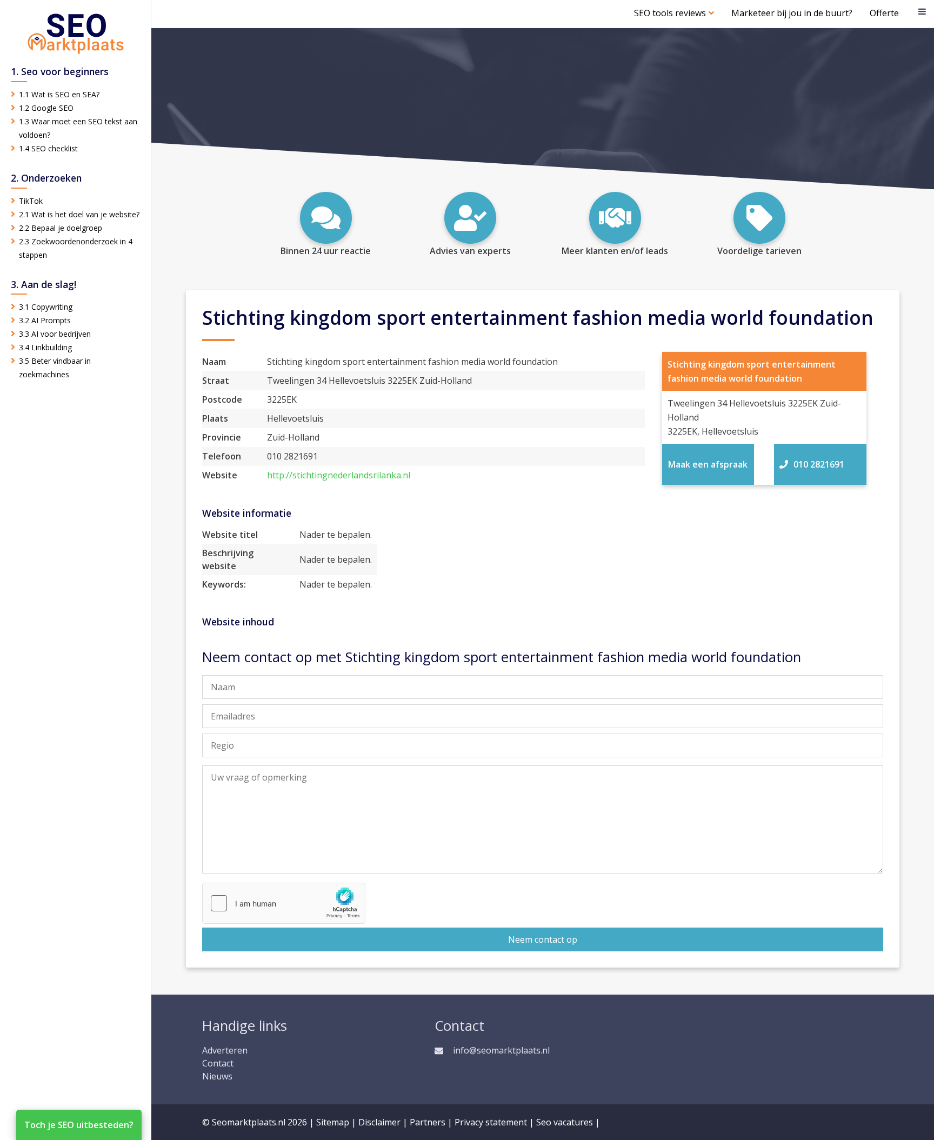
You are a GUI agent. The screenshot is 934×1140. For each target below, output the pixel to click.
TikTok (31, 201)
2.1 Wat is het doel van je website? (79, 214)
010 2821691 (818, 464)
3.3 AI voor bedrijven (55, 334)
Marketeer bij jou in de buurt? (791, 13)
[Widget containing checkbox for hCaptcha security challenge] (283, 903)
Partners (427, 1122)
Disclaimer (379, 1122)
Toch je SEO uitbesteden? (79, 1125)
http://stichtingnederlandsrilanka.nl (338, 475)
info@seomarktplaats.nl (501, 1050)
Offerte (884, 13)
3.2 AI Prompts (45, 320)
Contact (218, 1063)
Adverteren (225, 1050)
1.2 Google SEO (46, 108)
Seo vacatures (564, 1122)
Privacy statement (491, 1122)
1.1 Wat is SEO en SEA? (59, 94)
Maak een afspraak (708, 464)
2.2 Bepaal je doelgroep (60, 228)
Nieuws (217, 1076)
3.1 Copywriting (45, 307)
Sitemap (332, 1122)
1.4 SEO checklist (48, 148)
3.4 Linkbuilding (45, 347)
